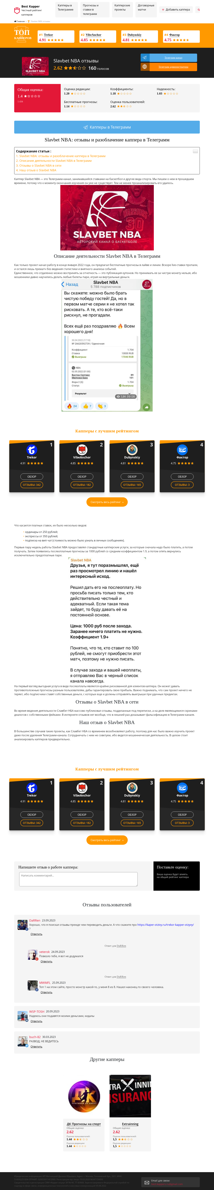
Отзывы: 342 (32, 485)
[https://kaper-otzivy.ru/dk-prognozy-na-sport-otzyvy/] (84, 1096)
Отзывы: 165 (132, 485)
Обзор (31, 476)
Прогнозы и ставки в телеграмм (90, 10)
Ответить (36, 934)
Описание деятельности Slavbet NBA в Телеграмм (55, 161)
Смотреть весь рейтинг (106, 502)
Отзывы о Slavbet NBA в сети (40, 165)
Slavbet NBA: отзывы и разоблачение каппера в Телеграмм (62, 156)
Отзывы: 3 (182, 485)
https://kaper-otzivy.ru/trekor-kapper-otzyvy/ (165, 925)
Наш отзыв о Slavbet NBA (37, 170)
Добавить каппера (176, 10)
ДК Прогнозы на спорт (84, 1124)
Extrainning (130, 1124)
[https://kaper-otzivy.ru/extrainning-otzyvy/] (130, 1096)
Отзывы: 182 (82, 485)
